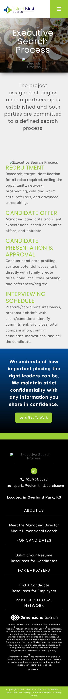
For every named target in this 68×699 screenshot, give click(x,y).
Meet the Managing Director (34, 525)
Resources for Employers (34, 591)
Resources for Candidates (34, 561)
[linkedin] (34, 471)
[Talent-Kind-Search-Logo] (19, 8)
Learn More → (34, 669)
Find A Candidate (34, 585)
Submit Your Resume (34, 555)
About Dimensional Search (34, 531)
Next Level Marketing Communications (29, 692)
